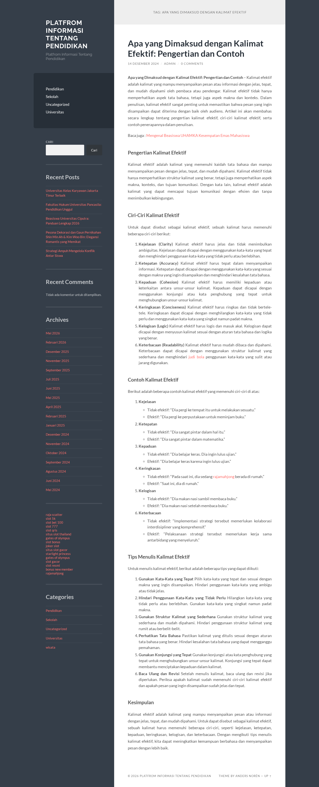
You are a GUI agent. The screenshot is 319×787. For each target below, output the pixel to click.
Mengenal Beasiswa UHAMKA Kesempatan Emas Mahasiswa (198, 135)
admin (170, 63)
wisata (50, 647)
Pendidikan (55, 89)
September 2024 (58, 462)
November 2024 (57, 444)
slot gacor (53, 561)
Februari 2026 (56, 342)
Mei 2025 (53, 398)
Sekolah (52, 96)
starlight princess (58, 554)
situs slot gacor (56, 550)
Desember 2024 (57, 434)
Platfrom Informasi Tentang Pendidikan (67, 34)
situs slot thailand (58, 534)
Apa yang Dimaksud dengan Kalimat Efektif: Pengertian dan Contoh (195, 48)
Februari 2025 (56, 416)
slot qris (51, 530)
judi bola (196, 356)
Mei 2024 (53, 490)
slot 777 (52, 526)
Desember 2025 (57, 352)
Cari (49, 142)
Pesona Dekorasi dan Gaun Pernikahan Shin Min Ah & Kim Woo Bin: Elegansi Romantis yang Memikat (73, 237)
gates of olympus (58, 538)
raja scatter (54, 514)
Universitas (55, 112)
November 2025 (57, 361)
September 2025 (58, 370)
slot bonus (53, 542)
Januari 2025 (55, 425)
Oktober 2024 (56, 453)
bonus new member (59, 569)
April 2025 (53, 407)
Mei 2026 (53, 333)
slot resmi (53, 565)
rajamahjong (55, 573)
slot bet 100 (54, 522)
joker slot (52, 546)
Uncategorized (57, 104)
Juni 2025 (53, 388)
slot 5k (51, 518)
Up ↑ (268, 776)
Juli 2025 (52, 379)
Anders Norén (247, 776)
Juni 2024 (53, 481)
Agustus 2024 (56, 471)
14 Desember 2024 (143, 63)
